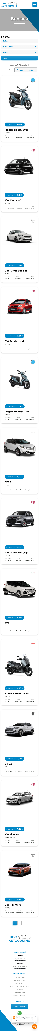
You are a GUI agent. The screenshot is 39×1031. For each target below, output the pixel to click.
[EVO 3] (19, 448)
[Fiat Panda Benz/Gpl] (19, 518)
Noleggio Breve (19, 977)
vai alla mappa (20, 960)
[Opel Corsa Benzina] (19, 235)
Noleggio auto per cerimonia (19, 986)
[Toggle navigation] (34, 4)
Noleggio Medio (19, 980)
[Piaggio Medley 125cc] (19, 379)
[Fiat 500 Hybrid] (19, 166)
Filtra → (5, 58)
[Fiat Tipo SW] (19, 798)
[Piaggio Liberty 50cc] (19, 97)
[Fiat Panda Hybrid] (19, 306)
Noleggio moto (19, 989)
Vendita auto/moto (20, 995)
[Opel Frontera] (19, 869)
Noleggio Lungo (19, 983)
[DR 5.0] (19, 729)
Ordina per (10, 70)
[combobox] (19, 41)
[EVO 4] (19, 589)
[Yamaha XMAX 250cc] (19, 665)
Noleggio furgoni (19, 992)
